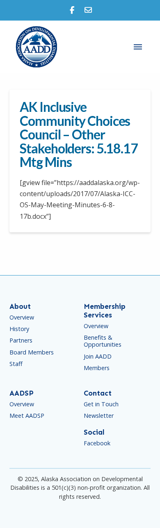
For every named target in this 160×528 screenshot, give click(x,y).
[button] (138, 47)
